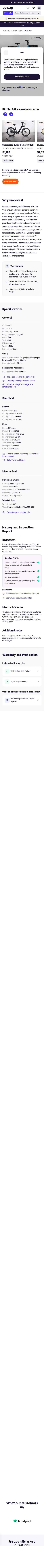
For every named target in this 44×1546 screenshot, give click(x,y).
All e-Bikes (6, 31)
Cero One (28, 31)
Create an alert (10, 181)
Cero (21, 31)
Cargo (15, 31)
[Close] (24, 1)
